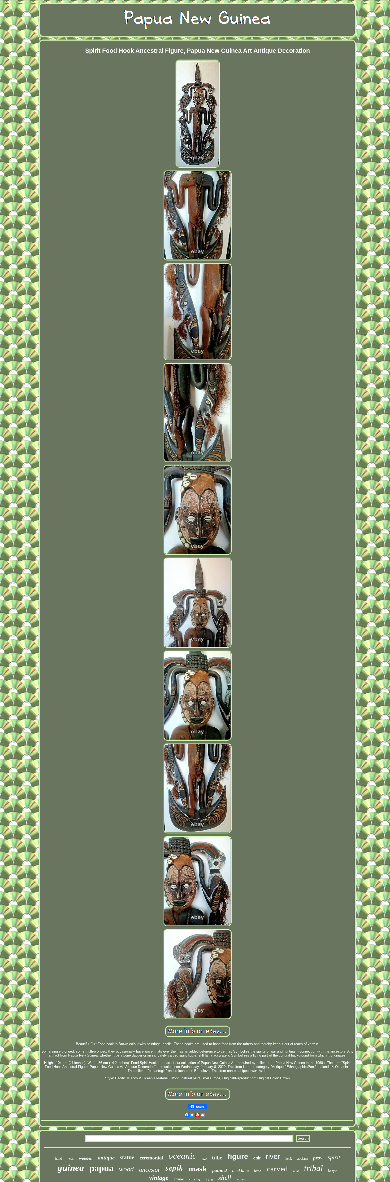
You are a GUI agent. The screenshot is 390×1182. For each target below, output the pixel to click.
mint (296, 1171)
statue (127, 1157)
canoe (179, 1179)
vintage (158, 1177)
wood (126, 1169)
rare (209, 1179)
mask (198, 1168)
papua (101, 1168)
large (332, 1170)
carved (277, 1168)
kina (258, 1171)
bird (204, 1159)
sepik (174, 1167)
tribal (313, 1168)
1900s (70, 1159)
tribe (217, 1158)
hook (288, 1159)
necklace (240, 1170)
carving (194, 1179)
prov (317, 1158)
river (273, 1156)
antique (106, 1158)
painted (219, 1170)
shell (224, 1177)
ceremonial (151, 1158)
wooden (86, 1158)
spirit (334, 1157)
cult (257, 1158)
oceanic (182, 1156)
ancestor (149, 1169)
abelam (302, 1159)
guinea (71, 1168)
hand (58, 1159)
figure (238, 1157)
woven (241, 1179)
